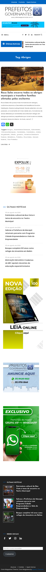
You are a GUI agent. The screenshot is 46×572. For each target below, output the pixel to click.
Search (37, 35)
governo (20, 134)
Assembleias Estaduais (22, 130)
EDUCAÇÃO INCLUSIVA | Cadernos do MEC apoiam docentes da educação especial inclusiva (19, 263)
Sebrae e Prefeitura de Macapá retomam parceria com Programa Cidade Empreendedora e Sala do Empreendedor (29, 503)
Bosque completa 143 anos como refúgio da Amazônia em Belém (29, 514)
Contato (22, 2)
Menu (6, 35)
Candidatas (21, 132)
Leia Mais (4, 144)
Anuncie (14, 2)
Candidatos (30, 132)
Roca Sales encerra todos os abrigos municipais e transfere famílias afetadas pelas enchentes (21, 96)
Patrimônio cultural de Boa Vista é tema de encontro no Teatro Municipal (20, 218)
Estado (13, 134)
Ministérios (11, 137)
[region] (23, 552)
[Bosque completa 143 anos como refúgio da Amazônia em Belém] (8, 517)
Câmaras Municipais (8, 132)
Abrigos (10, 130)
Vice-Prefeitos (12, 139)
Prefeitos (19, 137)
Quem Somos (31, 2)
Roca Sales (28, 137)
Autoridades (35, 130)
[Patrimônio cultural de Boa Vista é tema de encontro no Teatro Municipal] (8, 490)
